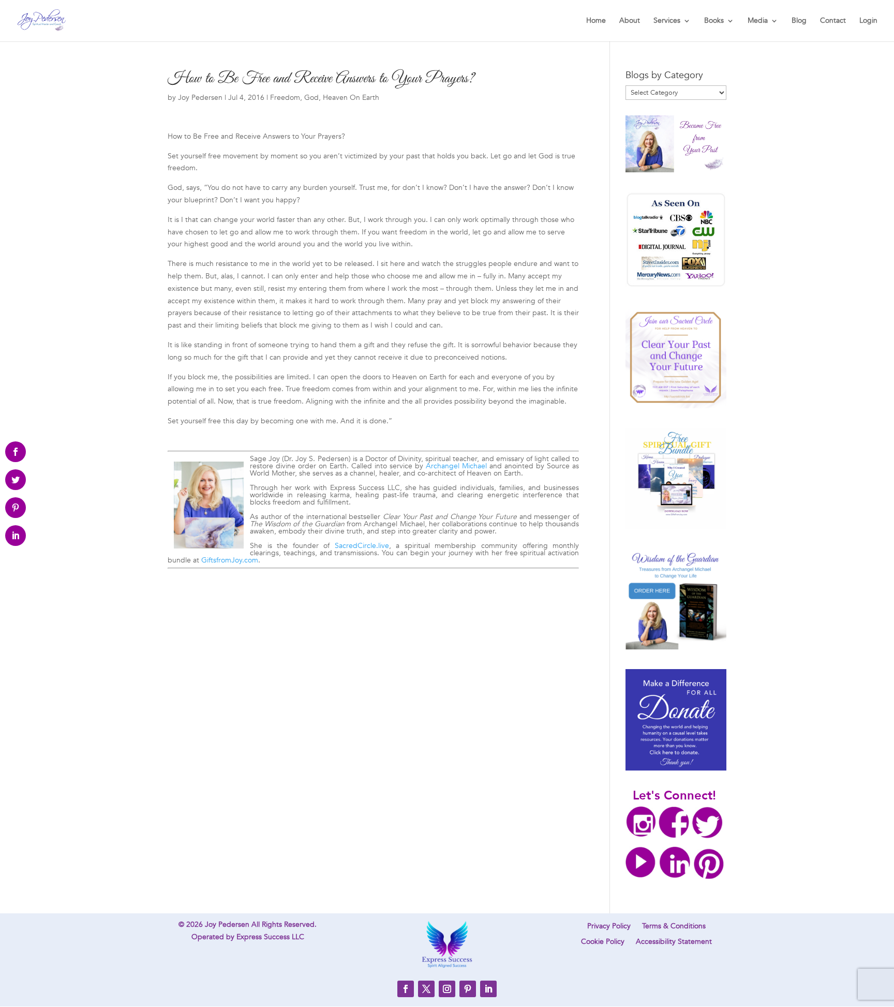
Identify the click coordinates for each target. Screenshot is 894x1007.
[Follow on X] (426, 989)
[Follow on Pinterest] (467, 989)
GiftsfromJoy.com (229, 560)
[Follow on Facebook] (405, 989)
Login (868, 21)
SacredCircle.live (362, 546)
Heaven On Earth (351, 97)
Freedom (285, 97)
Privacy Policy (609, 927)
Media (758, 21)
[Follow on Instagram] (447, 989)
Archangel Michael (456, 466)
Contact (833, 21)
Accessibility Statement (674, 942)
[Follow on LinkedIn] (488, 989)
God (311, 97)
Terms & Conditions (674, 927)
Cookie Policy (602, 942)
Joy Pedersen (200, 97)
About (629, 21)
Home (596, 21)
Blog (799, 21)
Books (714, 21)
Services (666, 21)
